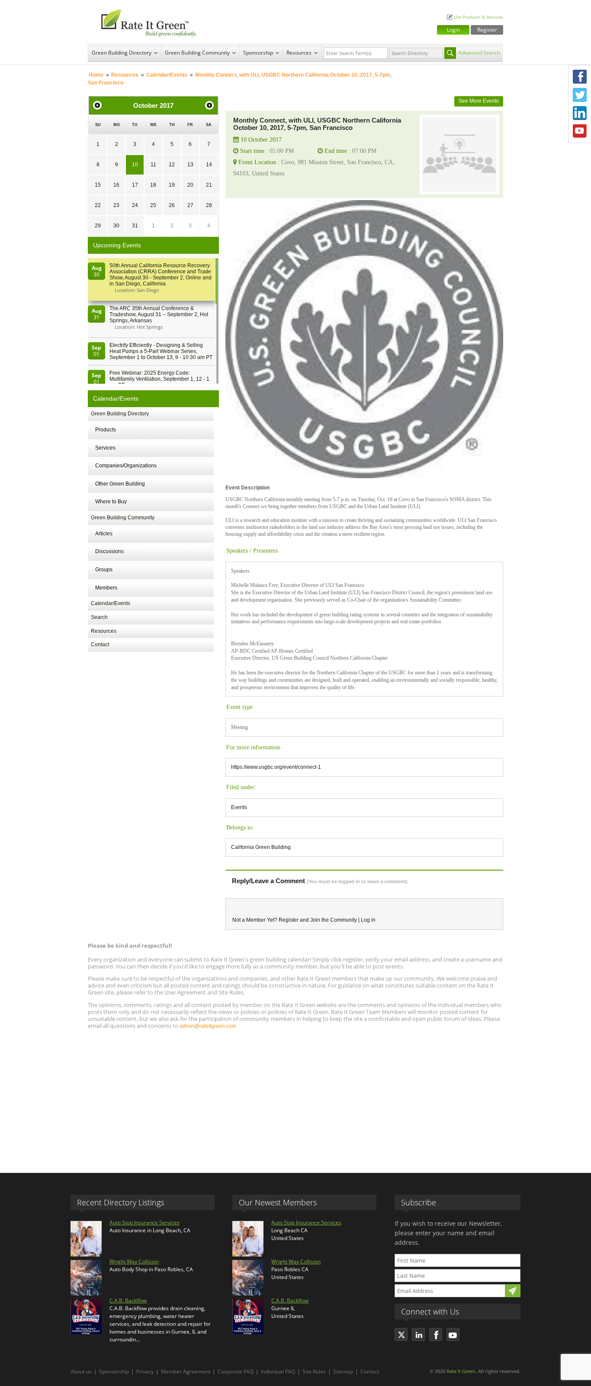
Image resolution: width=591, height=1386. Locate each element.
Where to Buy (111, 502)
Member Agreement (185, 1371)
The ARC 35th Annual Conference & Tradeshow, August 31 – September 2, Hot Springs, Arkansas (158, 314)
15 (98, 185)
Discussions (109, 551)
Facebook (580, 77)
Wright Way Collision (134, 1261)
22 (98, 205)
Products (105, 430)
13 (190, 165)
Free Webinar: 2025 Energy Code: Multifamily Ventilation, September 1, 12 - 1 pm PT (159, 379)
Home (96, 75)
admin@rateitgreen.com (208, 1026)
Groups (103, 570)
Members (106, 588)
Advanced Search (479, 52)
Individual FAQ (278, 1371)
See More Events (479, 101)
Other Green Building (120, 484)
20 (190, 185)
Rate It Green (460, 1371)
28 (209, 205)
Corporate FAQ (236, 1371)
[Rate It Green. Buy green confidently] (144, 21)
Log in (368, 920)
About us (81, 1371)
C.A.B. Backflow (128, 1300)
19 (172, 185)
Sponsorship (258, 52)
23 (116, 205)
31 (135, 226)
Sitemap (343, 1371)
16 (116, 185)
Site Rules (314, 1371)
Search (99, 617)
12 (172, 165)
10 (135, 165)
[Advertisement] (295, 1097)
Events (239, 807)
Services (105, 448)
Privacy (145, 1371)
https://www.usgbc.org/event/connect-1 (276, 767)
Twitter (580, 95)
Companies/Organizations (126, 466)
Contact (100, 644)
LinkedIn (580, 113)
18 (153, 185)
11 (153, 165)
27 (190, 205)
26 (172, 205)
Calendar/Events (166, 75)
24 (135, 205)
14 (209, 165)
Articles (103, 534)
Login (453, 29)
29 (98, 226)
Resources (299, 52)
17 (135, 185)
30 (116, 226)
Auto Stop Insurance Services (144, 1222)
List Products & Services (478, 17)
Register (487, 29)
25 (153, 205)
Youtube (580, 131)
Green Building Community (197, 52)
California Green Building (261, 847)
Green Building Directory (121, 52)
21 (209, 185)
